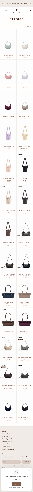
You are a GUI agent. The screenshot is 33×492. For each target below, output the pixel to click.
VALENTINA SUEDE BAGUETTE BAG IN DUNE (25, 303)
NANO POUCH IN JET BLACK (25, 417)
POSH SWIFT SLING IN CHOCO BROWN (8, 243)
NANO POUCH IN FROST (25, 86)
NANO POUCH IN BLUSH (8, 86)
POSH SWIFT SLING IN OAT (8, 210)
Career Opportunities (7, 439)
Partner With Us (6, 436)
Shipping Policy (6, 446)
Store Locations (6, 434)
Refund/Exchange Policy (8, 449)
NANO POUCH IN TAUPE (25, 116)
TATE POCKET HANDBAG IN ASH (24, 358)
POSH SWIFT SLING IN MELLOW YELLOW (24, 147)
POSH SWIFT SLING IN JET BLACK (24, 179)
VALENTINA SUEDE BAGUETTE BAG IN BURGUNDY (24, 330)
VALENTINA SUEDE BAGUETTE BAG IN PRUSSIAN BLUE (8, 303)
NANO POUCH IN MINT (8, 55)
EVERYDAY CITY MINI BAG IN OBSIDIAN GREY (24, 243)
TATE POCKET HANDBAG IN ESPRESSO (8, 386)
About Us (4, 431)
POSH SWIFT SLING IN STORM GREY (24, 211)
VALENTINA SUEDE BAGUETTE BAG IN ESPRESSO (8, 330)
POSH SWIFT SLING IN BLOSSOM (8, 179)
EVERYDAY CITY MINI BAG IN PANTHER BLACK (24, 275)
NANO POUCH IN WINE (8, 116)
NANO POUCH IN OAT (24, 55)
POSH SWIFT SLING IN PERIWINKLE (8, 147)
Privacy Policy (5, 444)
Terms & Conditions (7, 441)
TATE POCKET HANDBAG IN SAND (8, 358)
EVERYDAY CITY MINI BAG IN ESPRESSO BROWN (8, 275)
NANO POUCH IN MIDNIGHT (8, 418)
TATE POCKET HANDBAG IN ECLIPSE (24, 386)
